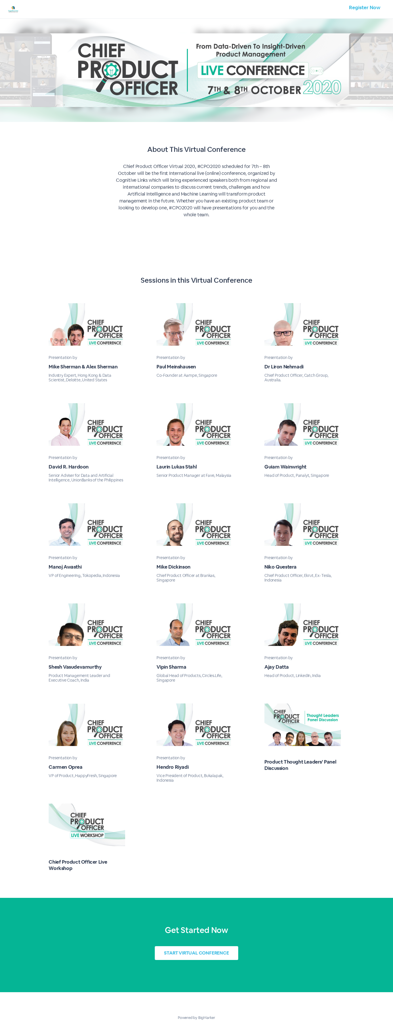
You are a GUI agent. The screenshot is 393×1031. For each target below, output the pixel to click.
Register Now (364, 7)
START (196, 953)
